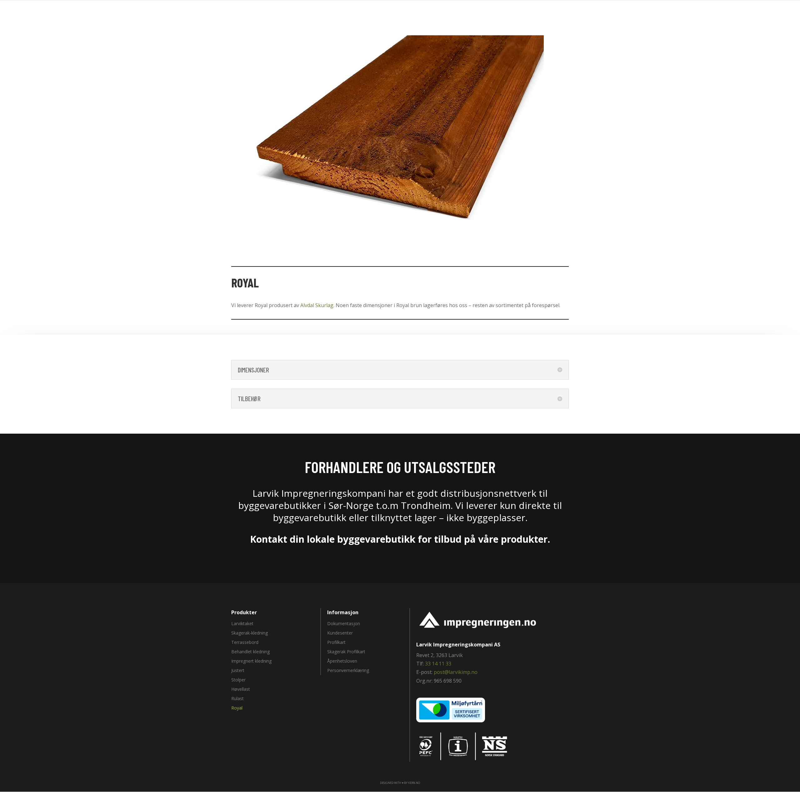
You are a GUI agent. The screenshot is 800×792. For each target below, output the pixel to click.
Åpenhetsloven (342, 661)
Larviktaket (242, 623)
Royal (236, 708)
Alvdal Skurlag (316, 305)
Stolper (238, 680)
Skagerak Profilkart (346, 652)
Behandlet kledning (250, 652)
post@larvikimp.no (456, 672)
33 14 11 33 (438, 663)
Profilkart (336, 642)
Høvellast (240, 689)
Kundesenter (340, 633)
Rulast (237, 698)
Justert (237, 670)
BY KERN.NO (412, 783)
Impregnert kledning (251, 661)
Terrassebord (244, 642)
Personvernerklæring (348, 670)
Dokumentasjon (343, 623)
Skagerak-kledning (249, 633)
